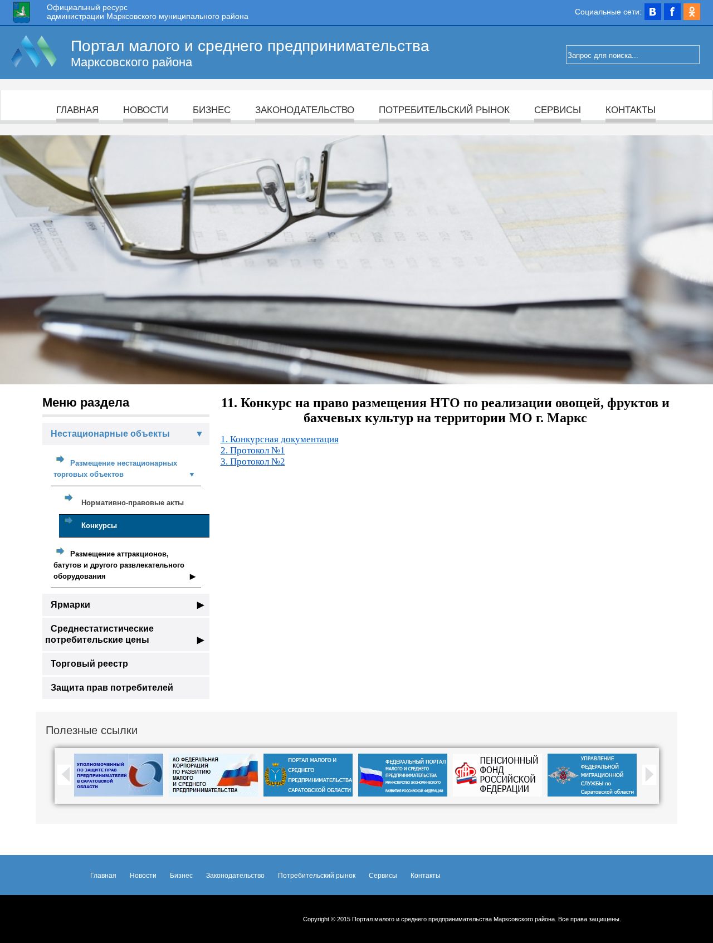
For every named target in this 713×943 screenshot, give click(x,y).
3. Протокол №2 (253, 461)
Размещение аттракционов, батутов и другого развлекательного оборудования (124, 565)
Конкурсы (99, 525)
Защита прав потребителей (112, 687)
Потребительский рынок (444, 110)
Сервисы (557, 110)
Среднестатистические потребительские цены (124, 634)
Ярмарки (127, 604)
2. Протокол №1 (253, 450)
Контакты (630, 110)
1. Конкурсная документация (280, 439)
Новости (145, 110)
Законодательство (304, 110)
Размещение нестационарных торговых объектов (124, 468)
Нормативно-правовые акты (132, 503)
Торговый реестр (89, 663)
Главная (77, 110)
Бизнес (212, 110)
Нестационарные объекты (127, 433)
